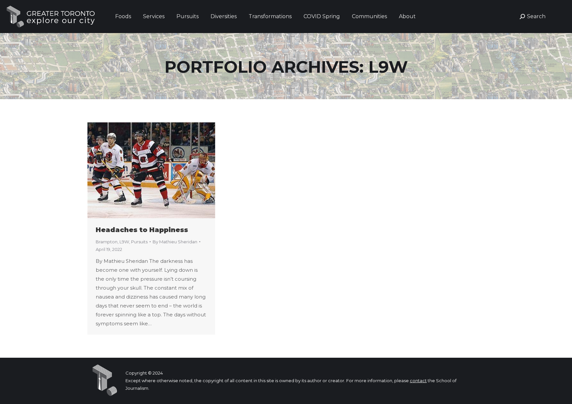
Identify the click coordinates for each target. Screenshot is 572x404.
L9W (124, 241)
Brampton (107, 241)
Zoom (142, 170)
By (175, 241)
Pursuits (139, 241)
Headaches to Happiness (142, 230)
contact (418, 380)
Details (160, 170)
